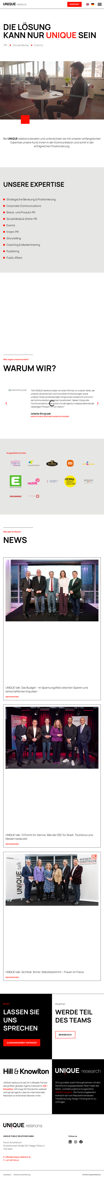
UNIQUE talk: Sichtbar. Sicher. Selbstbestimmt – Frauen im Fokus (45, 972)
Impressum (7, 1175)
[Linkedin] (70, 1141)
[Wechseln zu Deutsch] (92, 4)
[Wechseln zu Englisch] (87, 4)
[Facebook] (81, 1141)
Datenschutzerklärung (22, 1175)
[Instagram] (75, 1141)
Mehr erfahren (12, 697)
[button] (99, 4)
